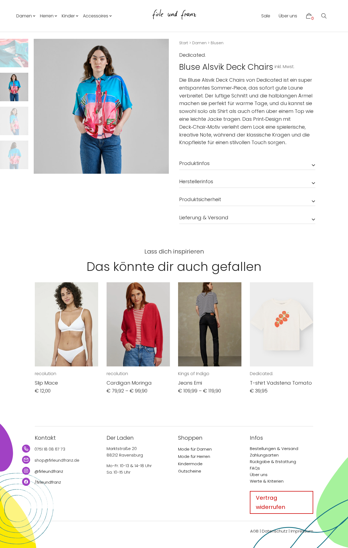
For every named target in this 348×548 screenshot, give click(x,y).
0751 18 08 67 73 (50, 449)
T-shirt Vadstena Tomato (281, 382)
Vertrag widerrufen (270, 502)
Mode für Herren (194, 456)
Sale (265, 16)
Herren (47, 16)
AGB (254, 531)
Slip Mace (46, 382)
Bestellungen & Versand (274, 448)
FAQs (255, 468)
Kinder (68, 16)
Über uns (288, 16)
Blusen (217, 43)
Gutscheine (189, 471)
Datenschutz (274, 531)
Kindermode (190, 464)
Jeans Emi (190, 382)
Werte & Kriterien (267, 481)
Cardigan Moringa (129, 382)
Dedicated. (192, 55)
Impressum (302, 531)
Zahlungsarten (264, 455)
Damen (24, 16)
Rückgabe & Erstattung (273, 461)
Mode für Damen (195, 449)
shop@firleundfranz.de (57, 460)
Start (183, 43)
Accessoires (95, 16)
